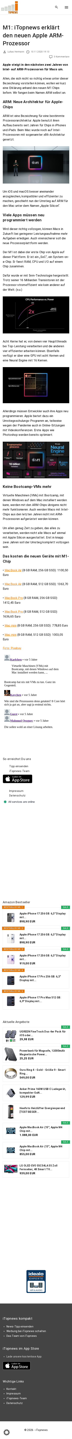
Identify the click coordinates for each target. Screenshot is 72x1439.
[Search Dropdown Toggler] (56, 7)
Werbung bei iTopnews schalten (26, 1331)
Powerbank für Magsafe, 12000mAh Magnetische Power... (42, 1052)
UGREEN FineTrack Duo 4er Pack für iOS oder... (43, 1033)
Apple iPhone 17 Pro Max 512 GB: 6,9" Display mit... (40, 999)
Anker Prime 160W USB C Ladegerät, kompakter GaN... (43, 1091)
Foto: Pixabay (12, 648)
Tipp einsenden (18, 766)
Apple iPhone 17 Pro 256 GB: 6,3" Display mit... (40, 978)
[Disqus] (36, 699)
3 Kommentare (61, 56)
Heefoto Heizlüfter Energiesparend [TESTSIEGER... (42, 1110)
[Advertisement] (36, 852)
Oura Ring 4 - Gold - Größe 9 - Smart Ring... (43, 1071)
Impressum (16, 790)
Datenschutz (17, 795)
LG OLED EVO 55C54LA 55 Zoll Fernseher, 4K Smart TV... (39, 1167)
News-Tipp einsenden (19, 1326)
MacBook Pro (14, 598)
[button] (6, 1432)
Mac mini (11, 625)
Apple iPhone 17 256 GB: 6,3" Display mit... (43, 915)
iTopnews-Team (19, 771)
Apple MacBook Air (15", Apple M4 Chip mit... (41, 1129)
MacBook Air (13, 570)
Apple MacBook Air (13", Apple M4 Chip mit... (41, 1148)
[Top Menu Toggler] (66, 7)
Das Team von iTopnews (21, 1335)
